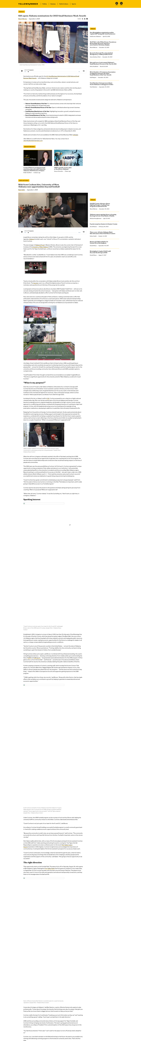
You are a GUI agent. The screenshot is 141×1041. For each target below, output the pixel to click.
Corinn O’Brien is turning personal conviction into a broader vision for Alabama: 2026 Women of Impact (34, 169)
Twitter (82, 19)
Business (21, 11)
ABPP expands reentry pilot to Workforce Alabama (63, 168)
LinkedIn (85, 19)
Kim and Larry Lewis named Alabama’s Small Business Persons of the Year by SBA (103, 63)
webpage (75, 134)
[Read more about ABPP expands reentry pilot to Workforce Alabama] (68, 158)
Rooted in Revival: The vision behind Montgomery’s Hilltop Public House (101, 53)
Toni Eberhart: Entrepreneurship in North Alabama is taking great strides (101, 83)
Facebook (87, 19)
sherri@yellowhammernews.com (32, 140)
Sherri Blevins (22, 19)
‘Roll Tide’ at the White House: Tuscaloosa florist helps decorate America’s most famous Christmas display (103, 43)
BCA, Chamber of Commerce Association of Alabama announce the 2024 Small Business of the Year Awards (102, 73)
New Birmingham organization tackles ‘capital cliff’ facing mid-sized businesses (102, 33)
